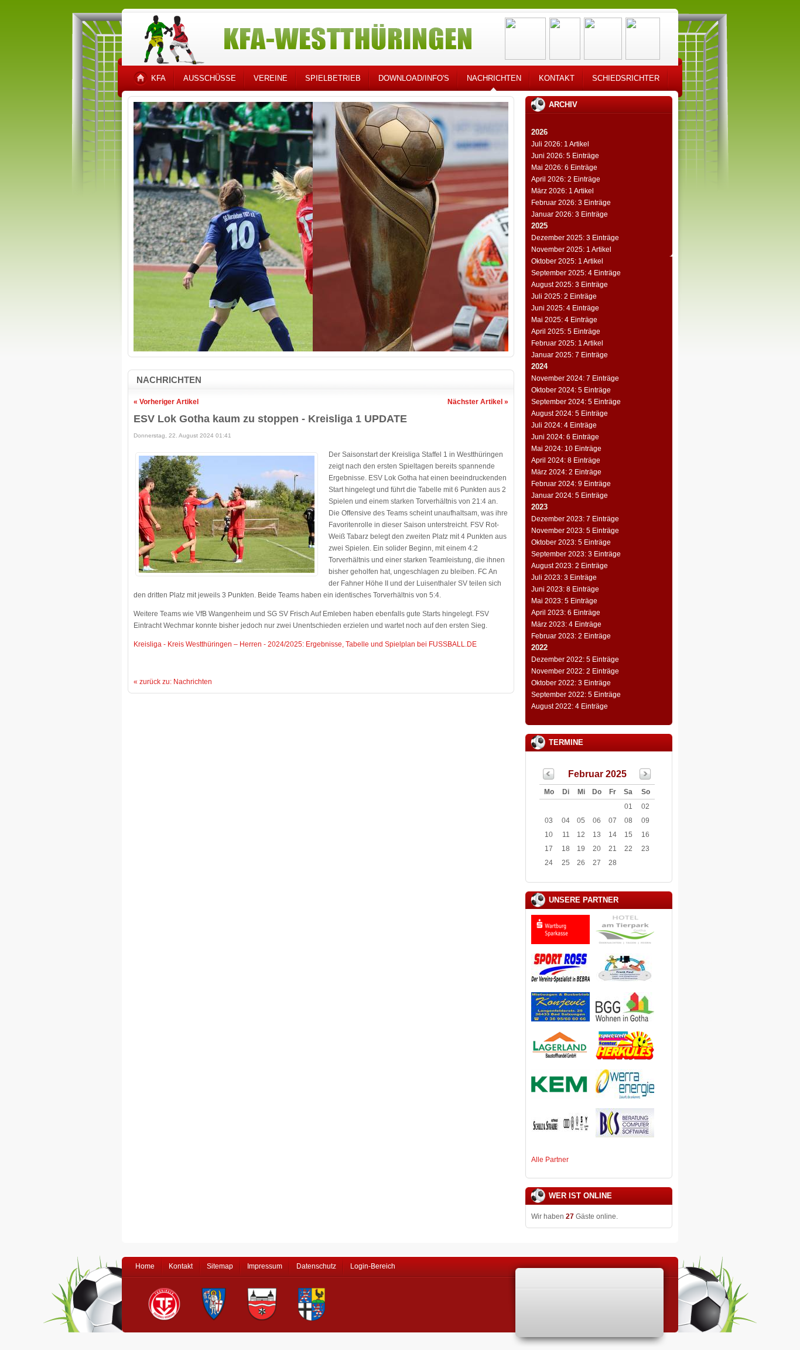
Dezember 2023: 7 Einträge (575, 519)
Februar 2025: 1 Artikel (567, 343)
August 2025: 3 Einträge (569, 285)
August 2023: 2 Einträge (569, 566)
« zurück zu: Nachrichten (173, 682)
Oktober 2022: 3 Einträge (571, 683)
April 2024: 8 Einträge (565, 460)
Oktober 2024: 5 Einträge (571, 390)
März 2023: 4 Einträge (566, 624)
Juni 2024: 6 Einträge (565, 437)
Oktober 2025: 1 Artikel (567, 261)
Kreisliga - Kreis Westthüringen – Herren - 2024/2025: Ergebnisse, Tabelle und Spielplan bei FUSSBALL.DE (305, 644)
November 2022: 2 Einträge (575, 671)
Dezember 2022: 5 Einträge (575, 659)
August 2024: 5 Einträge (569, 413)
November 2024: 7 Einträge (575, 378)
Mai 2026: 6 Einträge (564, 167)
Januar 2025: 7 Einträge (569, 355)
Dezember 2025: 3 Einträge (575, 238)
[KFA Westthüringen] (303, 36)
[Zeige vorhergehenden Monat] (549, 777)
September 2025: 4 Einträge (576, 273)
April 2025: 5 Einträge (565, 331)
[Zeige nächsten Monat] (645, 777)
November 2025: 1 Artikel (571, 249)
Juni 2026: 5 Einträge (565, 156)
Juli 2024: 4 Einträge (564, 425)
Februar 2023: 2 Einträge (571, 636)
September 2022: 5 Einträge (576, 695)
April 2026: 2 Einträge (565, 179)
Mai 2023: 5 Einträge (564, 601)
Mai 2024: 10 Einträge (566, 449)
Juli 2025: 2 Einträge (564, 296)
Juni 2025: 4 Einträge (565, 308)
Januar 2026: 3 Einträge (569, 214)
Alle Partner (550, 1160)
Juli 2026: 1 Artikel (560, 144)
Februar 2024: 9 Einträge (571, 484)
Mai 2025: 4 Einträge (564, 320)
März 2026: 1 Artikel (562, 191)
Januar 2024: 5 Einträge (569, 495)
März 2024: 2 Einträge (566, 472)
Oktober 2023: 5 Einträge (571, 542)
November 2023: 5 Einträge (575, 531)
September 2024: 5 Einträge (576, 402)
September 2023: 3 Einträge (576, 554)
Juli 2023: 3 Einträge (564, 577)
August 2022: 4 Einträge (569, 706)
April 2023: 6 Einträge (565, 613)
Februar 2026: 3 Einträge (571, 203)
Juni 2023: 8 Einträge (565, 589)
